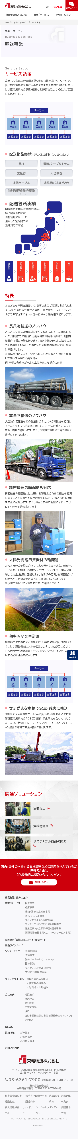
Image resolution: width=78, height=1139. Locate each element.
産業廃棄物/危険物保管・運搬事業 (43, 928)
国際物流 (30, 963)
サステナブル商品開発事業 (39, 920)
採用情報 (10, 1033)
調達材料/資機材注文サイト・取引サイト (25, 940)
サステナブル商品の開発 (38, 968)
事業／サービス (21, 22)
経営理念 (29, 999)
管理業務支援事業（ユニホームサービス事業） (48, 933)
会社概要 (29, 1003)
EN (47, 7)
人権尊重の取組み (36, 983)
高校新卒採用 (27, 1041)
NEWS (9, 1027)
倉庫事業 (30, 907)
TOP (7, 22)
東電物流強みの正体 (16, 15)
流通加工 (30, 955)
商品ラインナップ (14, 945)
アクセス (29, 1020)
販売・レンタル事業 (34, 916)
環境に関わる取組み (37, 979)
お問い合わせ (12, 1048)
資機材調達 (31, 951)
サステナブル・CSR (15, 979)
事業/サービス (41, 15)
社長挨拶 (29, 994)
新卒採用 (25, 1033)
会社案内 (10, 994)
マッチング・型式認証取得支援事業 (43, 924)
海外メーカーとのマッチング (39, 959)
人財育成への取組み (37, 987)
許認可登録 (31, 1007)
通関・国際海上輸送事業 (37, 912)
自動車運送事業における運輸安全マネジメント (49, 1016)
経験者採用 (26, 1037)
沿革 (27, 1011)
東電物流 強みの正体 (16, 897)
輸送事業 (36, 22)
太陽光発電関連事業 (36, 972)
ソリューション (63, 15)
